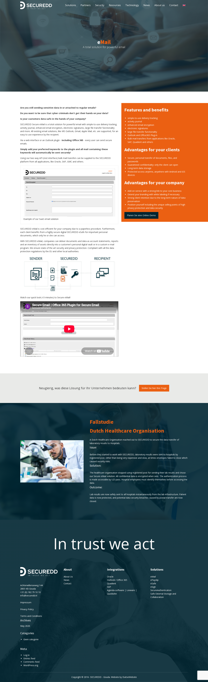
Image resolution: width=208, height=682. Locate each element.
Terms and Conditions (31, 616)
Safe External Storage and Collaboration (163, 595)
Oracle (110, 576)
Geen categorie (31, 639)
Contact (173, 5)
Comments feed (31, 661)
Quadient (111, 583)
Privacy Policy (27, 609)
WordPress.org (30, 665)
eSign (153, 586)
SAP (109, 586)
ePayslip (154, 580)
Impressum (25, 602)
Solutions (70, 5)
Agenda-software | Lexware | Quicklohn (122, 592)
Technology (132, 5)
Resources (115, 5)
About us (159, 5)
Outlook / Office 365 (117, 580)
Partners (86, 5)
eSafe (153, 583)
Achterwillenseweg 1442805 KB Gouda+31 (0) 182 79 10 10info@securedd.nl (31, 590)
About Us (68, 576)
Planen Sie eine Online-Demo (141, 215)
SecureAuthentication (160, 590)
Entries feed (29, 658)
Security (99, 5)
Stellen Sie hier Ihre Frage (154, 388)
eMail (153, 576)
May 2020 (25, 625)
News (146, 5)
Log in (26, 655)
